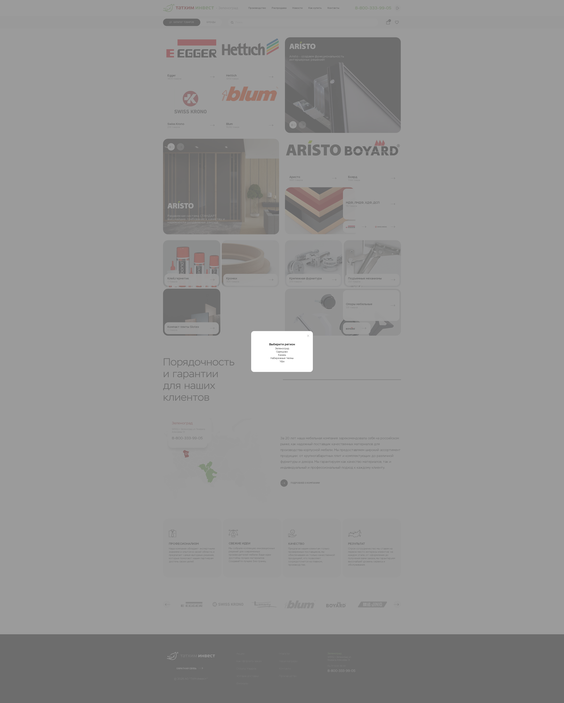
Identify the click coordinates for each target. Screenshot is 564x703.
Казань (282, 355)
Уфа (282, 361)
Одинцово (282, 351)
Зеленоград (282, 348)
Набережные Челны (282, 358)
